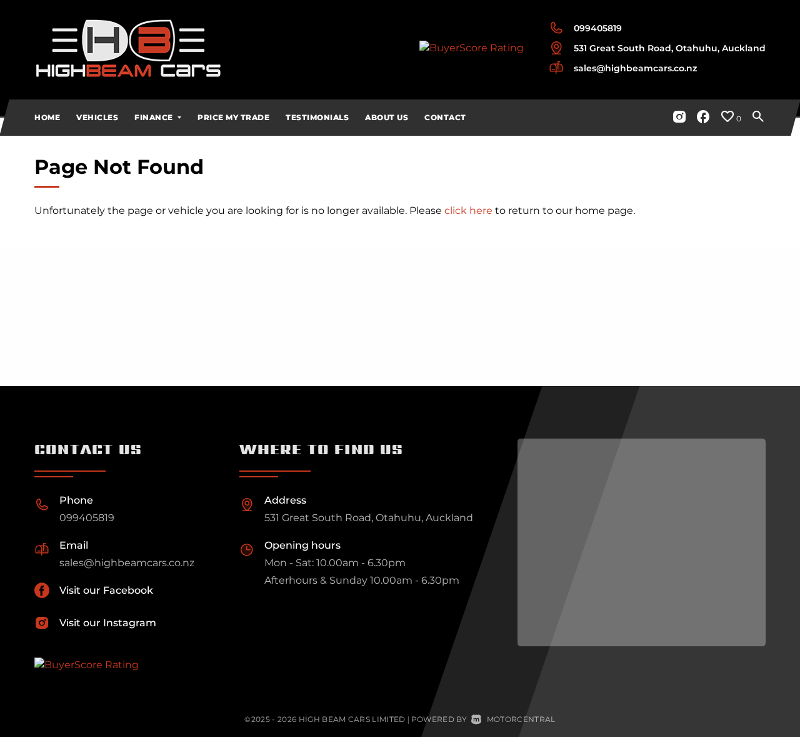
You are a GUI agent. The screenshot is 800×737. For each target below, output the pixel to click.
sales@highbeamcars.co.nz (635, 68)
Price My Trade (233, 117)
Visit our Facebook (106, 590)
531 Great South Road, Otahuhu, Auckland (670, 48)
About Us (386, 117)
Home (47, 117)
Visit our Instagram (107, 623)
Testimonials (317, 117)
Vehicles (97, 117)
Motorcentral (521, 719)
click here (468, 210)
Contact (445, 117)
